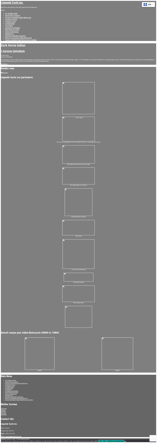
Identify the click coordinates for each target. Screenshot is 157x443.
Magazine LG (9, 34)
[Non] (125, 441)
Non (104, 441)
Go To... (3, 10)
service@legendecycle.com (13, 436)
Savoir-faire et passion (12, 16)
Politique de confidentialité (115, 441)
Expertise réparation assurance (15, 36)
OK (101, 441)
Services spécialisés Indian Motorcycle (18, 18)
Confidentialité (10, 24)
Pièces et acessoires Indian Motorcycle (18, 38)
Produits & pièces (11, 20)
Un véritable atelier (11, 14)
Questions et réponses (12, 28)
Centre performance (12, 32)
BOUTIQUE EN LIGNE (12, 30)
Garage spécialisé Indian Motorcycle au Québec (21, 40)
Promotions (9, 26)
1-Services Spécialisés (13, 51)
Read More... (4, 64)
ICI (148, 4)
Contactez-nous (10, 22)
